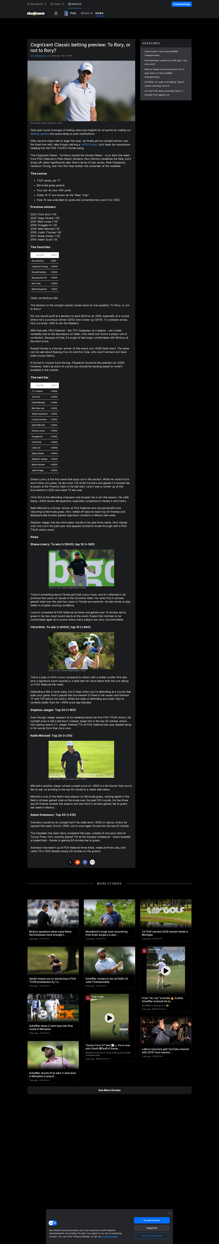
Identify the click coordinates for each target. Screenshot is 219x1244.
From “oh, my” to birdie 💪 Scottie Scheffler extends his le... (162, 999)
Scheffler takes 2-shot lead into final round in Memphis (51, 1027)
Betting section (39, 133)
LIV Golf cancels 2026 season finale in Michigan (165, 933)
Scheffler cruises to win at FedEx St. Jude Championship (106, 980)
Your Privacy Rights (152, 1235)
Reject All (152, 1228)
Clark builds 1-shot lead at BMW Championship (161, 53)
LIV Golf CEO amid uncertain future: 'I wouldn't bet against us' (164, 93)
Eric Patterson (38, 55)
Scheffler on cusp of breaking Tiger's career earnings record (164, 84)
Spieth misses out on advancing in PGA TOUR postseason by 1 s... (52, 980)
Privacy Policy (110, 1236)
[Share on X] (70, 862)
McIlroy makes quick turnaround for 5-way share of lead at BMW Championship (165, 73)
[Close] (170, 1213)
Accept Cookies (152, 1220)
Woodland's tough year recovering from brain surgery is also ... (106, 933)
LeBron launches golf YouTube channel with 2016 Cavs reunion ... (165, 1050)
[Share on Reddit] (77, 862)
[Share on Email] (92, 862)
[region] (109, 1226)
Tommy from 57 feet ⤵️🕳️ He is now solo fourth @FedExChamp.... (107, 1047)
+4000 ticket (89, 144)
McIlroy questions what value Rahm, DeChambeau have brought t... (50, 933)
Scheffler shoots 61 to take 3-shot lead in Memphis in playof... (52, 1074)
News (99, 13)
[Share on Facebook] (85, 862)
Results (87, 13)
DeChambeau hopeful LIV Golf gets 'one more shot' (166, 62)
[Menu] (56, 13)
